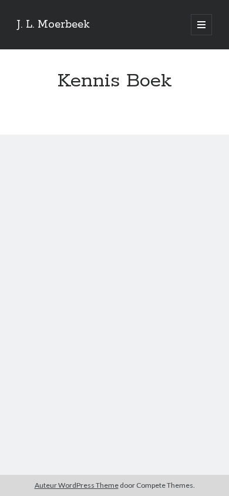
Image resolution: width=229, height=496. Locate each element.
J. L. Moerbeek (53, 25)
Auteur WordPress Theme (77, 485)
